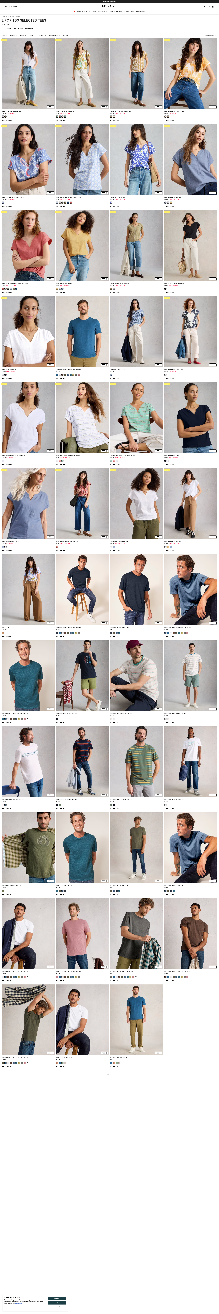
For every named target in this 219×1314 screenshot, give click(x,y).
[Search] (205, 6)
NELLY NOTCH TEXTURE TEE (172, 197)
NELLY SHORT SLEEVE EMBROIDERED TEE (68, 455)
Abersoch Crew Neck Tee (64, 1057)
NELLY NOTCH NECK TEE (117, 197)
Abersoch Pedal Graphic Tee (174, 799)
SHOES (112, 11)
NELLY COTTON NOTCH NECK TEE (174, 283)
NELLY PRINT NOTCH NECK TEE (65, 111)
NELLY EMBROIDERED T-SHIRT (10, 541)
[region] (35, 1303)
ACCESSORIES (103, 11)
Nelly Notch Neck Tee (9, 369)
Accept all (56, 1298)
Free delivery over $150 (109, 1)
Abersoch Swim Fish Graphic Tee (13, 799)
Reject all (57, 1302)
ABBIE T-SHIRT (6, 627)
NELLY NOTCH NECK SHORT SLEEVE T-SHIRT (69, 197)
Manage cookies (57, 1307)
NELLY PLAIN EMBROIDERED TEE (11, 111)
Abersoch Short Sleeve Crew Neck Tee (69, 369)
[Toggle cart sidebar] (213, 7)
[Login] (209, 7)
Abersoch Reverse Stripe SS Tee (121, 713)
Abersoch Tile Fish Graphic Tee (66, 713)
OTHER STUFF (129, 11)
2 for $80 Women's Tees (26, 28)
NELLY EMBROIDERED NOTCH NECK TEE (13, 455)
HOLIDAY (119, 11)
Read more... (6, 24)
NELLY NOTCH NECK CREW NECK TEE (67, 541)
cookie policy (18, 1303)
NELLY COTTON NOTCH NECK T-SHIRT (13, 197)
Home (3, 16)
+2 (81, 374)
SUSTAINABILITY (141, 11)
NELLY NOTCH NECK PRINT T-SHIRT (120, 111)
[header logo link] (109, 6)
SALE (73, 11)
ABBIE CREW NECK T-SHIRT (118, 369)
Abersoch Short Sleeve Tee (119, 627)
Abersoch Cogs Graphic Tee (11, 885)
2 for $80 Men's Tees (9, 28)
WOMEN (80, 11)
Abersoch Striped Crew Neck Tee (67, 799)
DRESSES (87, 11)
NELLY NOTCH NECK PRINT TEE (173, 369)
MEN (94, 11)
